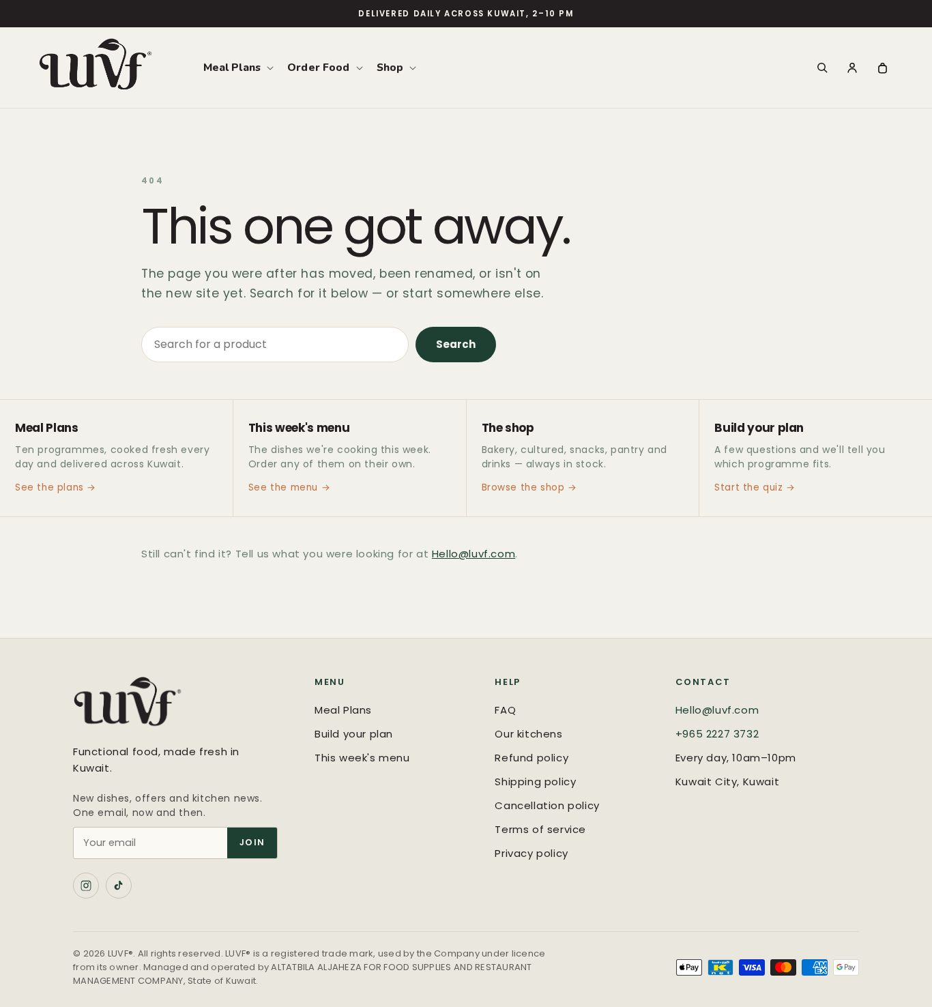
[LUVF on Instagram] (86, 886)
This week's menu (362, 757)
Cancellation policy (547, 805)
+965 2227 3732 (717, 734)
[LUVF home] (180, 705)
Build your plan (354, 734)
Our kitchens (528, 734)
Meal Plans (343, 710)
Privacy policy (531, 853)
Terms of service (540, 829)
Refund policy (531, 757)
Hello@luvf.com (473, 553)
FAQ (505, 710)
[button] (237, 68)
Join (252, 842)
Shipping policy (535, 781)
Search (456, 344)
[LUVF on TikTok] (119, 886)
